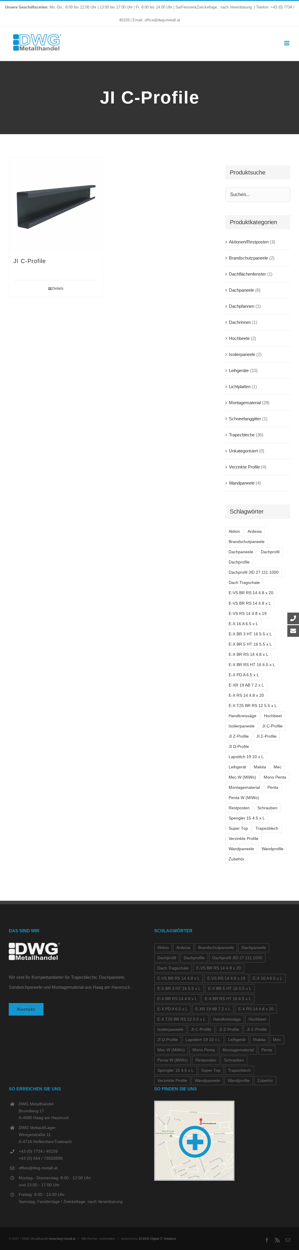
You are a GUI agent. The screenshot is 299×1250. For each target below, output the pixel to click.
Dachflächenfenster (247, 274)
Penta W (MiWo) (244, 798)
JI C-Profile (29, 261)
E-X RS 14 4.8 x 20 (246, 695)
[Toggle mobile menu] (287, 43)
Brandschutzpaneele (248, 257)
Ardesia (255, 531)
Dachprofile (239, 562)
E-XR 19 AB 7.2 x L (246, 685)
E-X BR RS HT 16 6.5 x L (252, 665)
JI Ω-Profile (239, 746)
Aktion (234, 531)
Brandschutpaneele (247, 542)
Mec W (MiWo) (242, 777)
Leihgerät (237, 767)
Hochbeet (273, 716)
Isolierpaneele (242, 354)
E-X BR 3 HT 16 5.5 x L (250, 634)
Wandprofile (273, 849)
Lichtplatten (240, 386)
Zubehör (236, 859)
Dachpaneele (241, 290)
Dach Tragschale (244, 582)
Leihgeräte (239, 370)
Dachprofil (270, 552)
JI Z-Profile (239, 736)
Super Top (238, 828)
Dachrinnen (240, 322)
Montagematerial (245, 402)
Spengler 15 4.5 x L (247, 818)
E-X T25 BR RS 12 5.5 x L (253, 705)
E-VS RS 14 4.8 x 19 (248, 613)
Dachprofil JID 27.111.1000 (254, 572)
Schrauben (267, 808)
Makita (260, 767)
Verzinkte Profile (244, 466)
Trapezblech (266, 828)
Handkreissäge (242, 716)
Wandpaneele (242, 482)
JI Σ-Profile (266, 736)
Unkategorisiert (243, 450)
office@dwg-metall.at (38, 1168)
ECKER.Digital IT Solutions (157, 1238)
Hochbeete (239, 338)
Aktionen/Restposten (249, 241)
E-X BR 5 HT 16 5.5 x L (250, 644)
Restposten (239, 808)
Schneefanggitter (245, 418)
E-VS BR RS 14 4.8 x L (250, 603)
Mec (277, 767)
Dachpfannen (241, 306)
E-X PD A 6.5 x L (244, 675)
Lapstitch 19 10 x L (246, 757)
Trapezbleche (242, 434)
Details (57, 288)
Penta (272, 787)
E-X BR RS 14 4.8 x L (248, 654)
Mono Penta (275, 777)
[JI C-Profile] (55, 204)
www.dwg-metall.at (62, 1238)
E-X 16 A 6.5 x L (243, 624)
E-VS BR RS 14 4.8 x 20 (251, 593)
